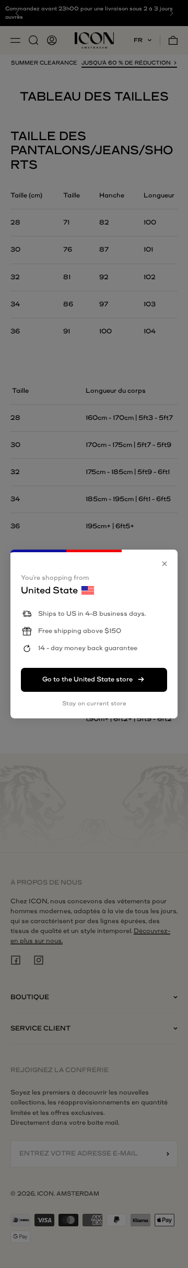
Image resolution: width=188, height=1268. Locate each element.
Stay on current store (94, 703)
